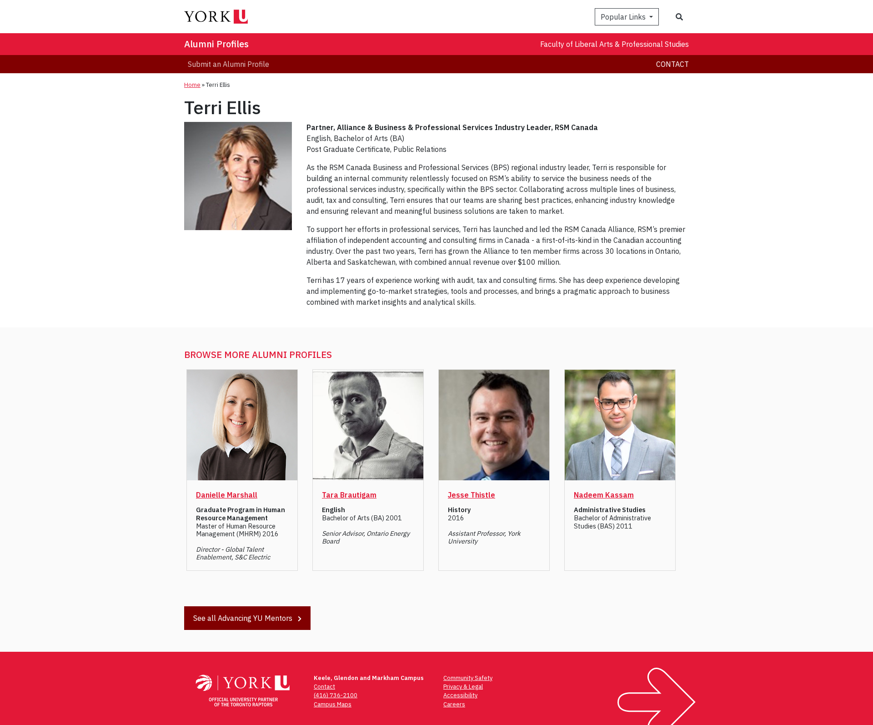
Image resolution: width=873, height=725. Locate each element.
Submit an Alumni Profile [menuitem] (228, 64)
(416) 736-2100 (335, 695)
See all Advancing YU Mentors (243, 618)
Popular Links (624, 16)
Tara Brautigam (349, 494)
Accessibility (460, 695)
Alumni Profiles (216, 44)
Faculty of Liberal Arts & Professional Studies (614, 44)
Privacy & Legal (463, 686)
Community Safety (467, 678)
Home (192, 85)
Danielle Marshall (226, 494)
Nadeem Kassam (604, 494)
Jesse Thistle (471, 494)
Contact (672, 64)
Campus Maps (332, 704)
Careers (454, 704)
